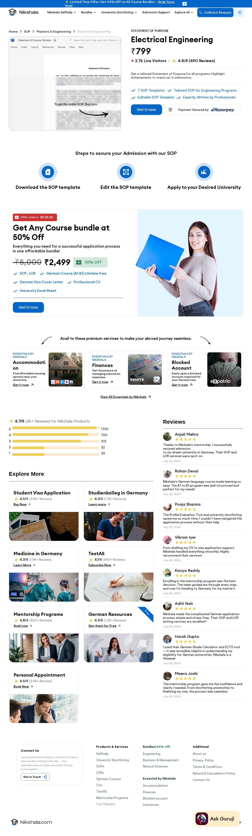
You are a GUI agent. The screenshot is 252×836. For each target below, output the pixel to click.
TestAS (101, 791)
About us (199, 754)
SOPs (100, 766)
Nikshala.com (36, 822)
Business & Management (161, 760)
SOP (27, 31)
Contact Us (201, 780)
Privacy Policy (203, 760)
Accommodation (155, 785)
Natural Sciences (155, 766)
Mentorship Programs (112, 798)
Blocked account (155, 798)
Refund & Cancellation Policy (214, 773)
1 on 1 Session (105, 804)
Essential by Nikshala (159, 778)
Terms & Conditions (207, 767)
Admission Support (156, 12)
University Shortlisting (112, 760)
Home (13, 31)
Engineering (151, 754)
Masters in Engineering (54, 31)
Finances (149, 792)
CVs (99, 785)
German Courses (108, 779)
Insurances (151, 805)
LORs (100, 772)
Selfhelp (102, 754)
